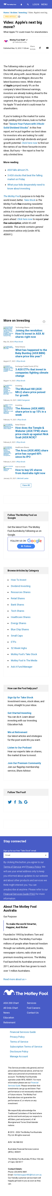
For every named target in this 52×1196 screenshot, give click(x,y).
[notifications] (21, 4)
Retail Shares (18, 598)
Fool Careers (33, 1008)
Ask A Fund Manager (21, 666)
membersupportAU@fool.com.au (27, 1175)
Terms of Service (19, 1041)
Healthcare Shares (21, 617)
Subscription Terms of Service (26, 1046)
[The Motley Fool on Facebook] (15, 802)
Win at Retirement (17, 732)
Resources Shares (21, 592)
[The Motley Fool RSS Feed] (21, 802)
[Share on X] (44, 48)
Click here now (29, 142)
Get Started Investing (19, 713)
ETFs (13, 642)
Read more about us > (14, 979)
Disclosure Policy (19, 1051)
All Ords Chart (10, 1008)
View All (26, 485)
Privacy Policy (17, 1036)
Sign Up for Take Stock (20, 697)
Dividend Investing (20, 586)
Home (6, 13)
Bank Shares (17, 604)
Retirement (9, 1022)
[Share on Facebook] (40, 48)
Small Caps (17, 635)
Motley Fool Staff (17, 40)
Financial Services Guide (23, 1032)
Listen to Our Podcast (20, 747)
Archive (13, 13)
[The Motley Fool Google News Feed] (26, 802)
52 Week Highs (19, 648)
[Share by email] (47, 48)
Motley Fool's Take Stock (24, 654)
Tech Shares (17, 610)
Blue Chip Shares (20, 629)
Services (31, 1003)
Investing (23, 13)
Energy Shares (18, 623)
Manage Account (19, 1056)
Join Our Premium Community (24, 763)
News (6, 1012)
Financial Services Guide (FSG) (19, 894)
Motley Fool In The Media (24, 660)
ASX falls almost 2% (17, 170)
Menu (44, 4)
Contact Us (33, 1012)
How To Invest (18, 579)
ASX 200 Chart (11, 1003)
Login (36, 4)
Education (8, 1017)
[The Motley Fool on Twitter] (10, 802)
